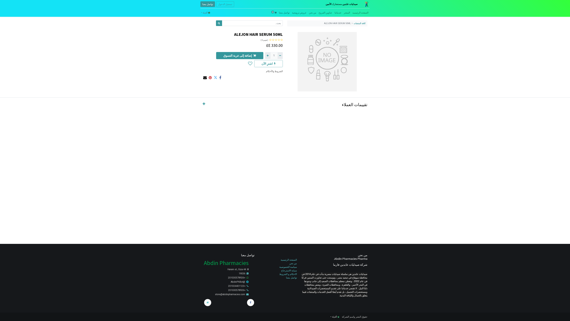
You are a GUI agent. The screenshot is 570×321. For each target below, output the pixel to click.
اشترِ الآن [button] (267, 63)
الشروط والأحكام (274, 71)
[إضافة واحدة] (267, 55)
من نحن (293, 263)
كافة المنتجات (360, 23)
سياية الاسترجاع (289, 270)
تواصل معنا (207, 4)
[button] (250, 64)
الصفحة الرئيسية (289, 259)
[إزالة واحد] (280, 55)
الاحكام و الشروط (288, 274)
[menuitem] (360, 13)
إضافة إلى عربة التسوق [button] (237, 55)
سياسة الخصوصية (288, 267)
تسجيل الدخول (225, 4)
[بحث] (219, 23)
